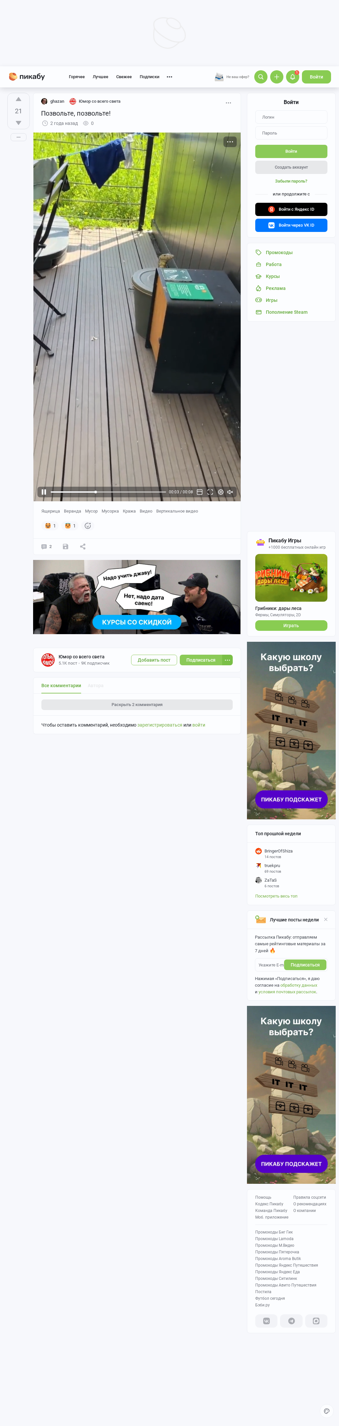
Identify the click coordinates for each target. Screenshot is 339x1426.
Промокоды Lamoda (274, 1238)
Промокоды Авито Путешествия (285, 1285)
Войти (316, 77)
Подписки (149, 76)
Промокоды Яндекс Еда (277, 1272)
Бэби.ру (262, 1305)
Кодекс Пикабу (269, 1204)
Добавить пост (154, 660)
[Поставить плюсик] (18, 99)
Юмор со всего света (82, 656)
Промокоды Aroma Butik (278, 1258)
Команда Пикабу (271, 1210)
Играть (291, 625)
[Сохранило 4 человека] (65, 547)
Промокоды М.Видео (274, 1245)
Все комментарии (61, 685)
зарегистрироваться (159, 725)
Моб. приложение (271, 1217)
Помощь (263, 1197)
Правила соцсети (309, 1197)
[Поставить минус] (18, 123)
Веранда (72, 511)
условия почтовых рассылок (287, 991)
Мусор (91, 511)
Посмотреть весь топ (276, 896)
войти (198, 725)
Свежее (124, 76)
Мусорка (110, 511)
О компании (304, 1210)
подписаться (305, 964)
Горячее (77, 76)
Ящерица (50, 511)
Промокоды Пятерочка (277, 1252)
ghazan (57, 101)
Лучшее (100, 76)
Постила (263, 1291)
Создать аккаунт (291, 167)
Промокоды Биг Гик (274, 1232)
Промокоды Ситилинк (276, 1278)
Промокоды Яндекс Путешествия (286, 1265)
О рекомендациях (309, 1204)
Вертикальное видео (177, 511)
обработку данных (298, 985)
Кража (129, 511)
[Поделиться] (82, 547)
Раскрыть (137, 704)
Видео (146, 511)
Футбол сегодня (270, 1298)
